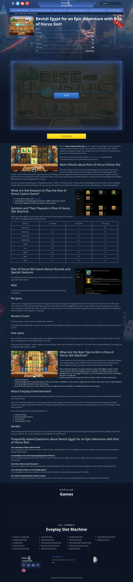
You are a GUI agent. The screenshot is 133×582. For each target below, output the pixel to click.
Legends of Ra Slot (20, 540)
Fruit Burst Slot (18, 546)
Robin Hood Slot (75, 540)
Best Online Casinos (19, 10)
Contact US (70, 560)
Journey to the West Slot (50, 546)
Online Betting (113, 10)
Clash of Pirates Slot (48, 548)
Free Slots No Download (40, 10)
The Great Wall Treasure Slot (80, 543)
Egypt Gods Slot (103, 540)
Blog (53, 562)
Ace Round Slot (47, 537)
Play (66, 95)
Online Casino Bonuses (77, 10)
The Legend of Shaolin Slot (51, 543)
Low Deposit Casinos (97, 10)
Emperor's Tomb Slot (21, 537)
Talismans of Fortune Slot (79, 546)
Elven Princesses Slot (21, 548)
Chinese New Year (76, 537)
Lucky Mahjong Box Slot (106, 537)
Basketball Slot (74, 548)
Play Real (66, 136)
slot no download (95, 157)
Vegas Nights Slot (47, 540)
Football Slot (17, 543)
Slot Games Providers (59, 560)
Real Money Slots (59, 10)
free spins (37, 199)
